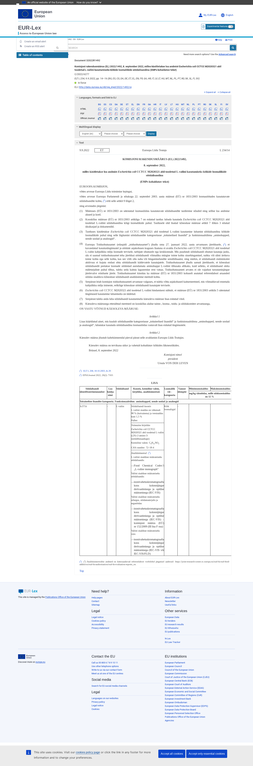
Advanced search (227, 54)
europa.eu (40, 662)
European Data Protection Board (180, 709)
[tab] (153, 97)
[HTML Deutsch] (121, 109)
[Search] (233, 47)
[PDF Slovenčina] (210, 113)
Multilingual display (90, 126)
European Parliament (175, 662)
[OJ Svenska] (227, 118)
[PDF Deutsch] (121, 113)
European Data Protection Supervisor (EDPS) (186, 706)
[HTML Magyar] (177, 109)
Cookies (95, 709)
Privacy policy (98, 702)
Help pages (97, 597)
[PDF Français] (143, 113)
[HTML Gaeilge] (149, 109)
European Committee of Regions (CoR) (183, 695)
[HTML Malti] (182, 109)
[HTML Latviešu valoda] (166, 109)
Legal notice (97, 617)
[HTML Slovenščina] (215, 109)
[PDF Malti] (182, 113)
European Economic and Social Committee (185, 691)
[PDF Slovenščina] (215, 113)
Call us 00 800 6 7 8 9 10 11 (105, 662)
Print (229, 40)
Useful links (170, 605)
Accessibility (98, 624)
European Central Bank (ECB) (179, 680)
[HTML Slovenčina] (210, 109)
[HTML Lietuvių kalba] (171, 109)
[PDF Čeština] (110, 113)
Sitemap (96, 605)
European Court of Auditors (178, 684)
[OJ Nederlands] (188, 118)
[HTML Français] (143, 109)
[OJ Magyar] (177, 118)
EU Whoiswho (171, 628)
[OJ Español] (105, 118)
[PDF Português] (199, 113)
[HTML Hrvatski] (154, 109)
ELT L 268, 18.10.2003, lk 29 (97, 371)
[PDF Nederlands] (188, 113)
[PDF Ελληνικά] (132, 113)
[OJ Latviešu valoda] (166, 118)
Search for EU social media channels (109, 686)
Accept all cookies (172, 753)
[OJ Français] (143, 118)
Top (82, 570)
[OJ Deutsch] (121, 118)
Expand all (211, 92)
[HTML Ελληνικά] (132, 109)
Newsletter (170, 601)
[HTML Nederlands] (188, 109)
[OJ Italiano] (160, 118)
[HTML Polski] (193, 109)
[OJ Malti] (182, 118)
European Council (173, 666)
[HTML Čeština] (110, 109)
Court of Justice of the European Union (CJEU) (187, 677)
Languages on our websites (105, 698)
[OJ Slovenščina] (215, 118)
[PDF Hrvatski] (154, 113)
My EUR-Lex (210, 15)
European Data (172, 617)
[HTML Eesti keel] (127, 109)
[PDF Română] (204, 113)
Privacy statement (100, 628)
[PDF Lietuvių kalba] (171, 113)
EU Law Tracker (172, 642)
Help (220, 40)
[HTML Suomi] (221, 109)
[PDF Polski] (193, 113)
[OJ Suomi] (221, 118)
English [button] (229, 15)
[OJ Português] (199, 118)
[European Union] (26, 656)
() (104, 201)
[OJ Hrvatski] (154, 118)
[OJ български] (99, 118)
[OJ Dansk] (116, 118)
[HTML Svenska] (227, 109)
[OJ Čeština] (110, 118)
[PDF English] (138, 113)
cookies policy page (88, 752)
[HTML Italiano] (160, 109)
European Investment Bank (178, 698)
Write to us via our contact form (107, 670)
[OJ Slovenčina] (210, 118)
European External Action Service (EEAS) (184, 688)
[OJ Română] (204, 118)
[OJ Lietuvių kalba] (171, 118)
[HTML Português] (199, 109)
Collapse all (225, 92)
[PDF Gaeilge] (149, 113)
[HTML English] (138, 109)
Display (151, 134)
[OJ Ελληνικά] (132, 118)
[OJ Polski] (193, 118)
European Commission (176, 673)
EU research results (174, 624)
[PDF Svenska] (227, 113)
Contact (95, 601)
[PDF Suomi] (221, 113)
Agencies (169, 720)
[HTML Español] (105, 109)
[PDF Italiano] (160, 113)
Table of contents (32, 55)
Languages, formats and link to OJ (97, 97)
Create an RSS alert (34, 46)
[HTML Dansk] (116, 109)
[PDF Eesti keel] (127, 113)
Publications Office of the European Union (65, 597)
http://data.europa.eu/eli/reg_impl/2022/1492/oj (105, 87)
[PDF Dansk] (116, 113)
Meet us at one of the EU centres (107, 673)
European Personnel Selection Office (182, 713)
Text (81, 142)
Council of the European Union (179, 670)
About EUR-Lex (172, 597)
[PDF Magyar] (177, 113)
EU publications (172, 631)
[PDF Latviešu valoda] (166, 113)
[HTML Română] (204, 109)
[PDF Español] (105, 113)
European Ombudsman (176, 702)
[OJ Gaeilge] (149, 118)
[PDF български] (99, 113)
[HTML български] (99, 109)
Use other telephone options (105, 666)
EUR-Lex (29, 28)
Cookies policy (99, 621)
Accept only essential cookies (207, 753)
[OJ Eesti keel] (127, 118)
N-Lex (168, 638)
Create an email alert (35, 41)
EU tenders (170, 621)
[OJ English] (138, 118)
